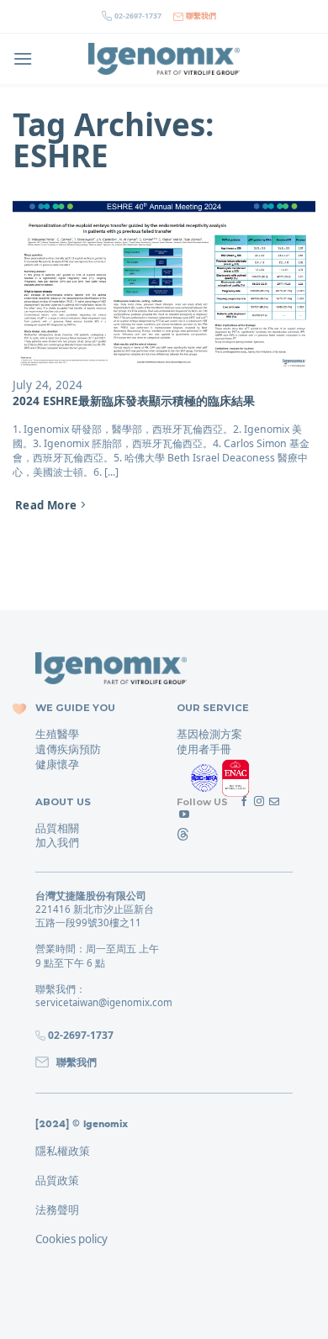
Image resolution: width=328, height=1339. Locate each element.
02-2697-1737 (137, 16)
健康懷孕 (57, 764)
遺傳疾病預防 (68, 748)
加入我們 (57, 842)
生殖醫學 (57, 733)
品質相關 (57, 828)
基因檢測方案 (209, 733)
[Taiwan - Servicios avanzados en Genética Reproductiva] (164, 59)
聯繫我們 (201, 16)
